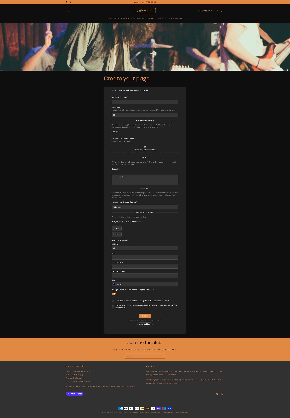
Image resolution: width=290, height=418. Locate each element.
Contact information (181, 412)
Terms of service (156, 412)
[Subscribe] (162, 356)
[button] (68, 10)
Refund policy (134, 412)
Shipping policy (168, 412)
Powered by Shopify (121, 412)
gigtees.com (111, 412)
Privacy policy (144, 412)
